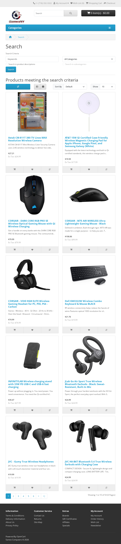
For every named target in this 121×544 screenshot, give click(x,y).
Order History (97, 518)
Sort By (58, 86)
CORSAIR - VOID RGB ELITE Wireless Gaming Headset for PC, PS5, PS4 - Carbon (28, 303)
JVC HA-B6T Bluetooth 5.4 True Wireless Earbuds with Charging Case (88, 463)
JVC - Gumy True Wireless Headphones (31, 461)
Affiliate (65, 522)
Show (95, 86)
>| (44, 496)
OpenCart (21, 536)
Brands (65, 515)
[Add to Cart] (14, 169)
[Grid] (43, 87)
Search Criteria (12, 53)
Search (21, 37)
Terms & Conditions (15, 515)
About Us (10, 522)
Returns (37, 518)
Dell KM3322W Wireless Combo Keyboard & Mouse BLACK (83, 302)
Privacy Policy (12, 525)
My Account (96, 515)
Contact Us (39, 515)
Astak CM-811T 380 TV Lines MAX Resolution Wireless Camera (27, 139)
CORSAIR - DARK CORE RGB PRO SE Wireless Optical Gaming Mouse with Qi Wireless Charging (31, 223)
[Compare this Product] (49, 169)
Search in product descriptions (22, 64)
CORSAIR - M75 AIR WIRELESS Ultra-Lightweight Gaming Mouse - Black (85, 222)
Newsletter (96, 525)
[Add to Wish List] (32, 169)
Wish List (95, 522)
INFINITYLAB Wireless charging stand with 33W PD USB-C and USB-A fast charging (30, 384)
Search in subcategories (75, 64)
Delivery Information (15, 518)
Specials (66, 525)
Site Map (38, 522)
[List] (37, 87)
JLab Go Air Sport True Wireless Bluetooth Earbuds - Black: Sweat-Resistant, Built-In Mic (85, 384)
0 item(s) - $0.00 (99, 13)
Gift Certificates (69, 518)
